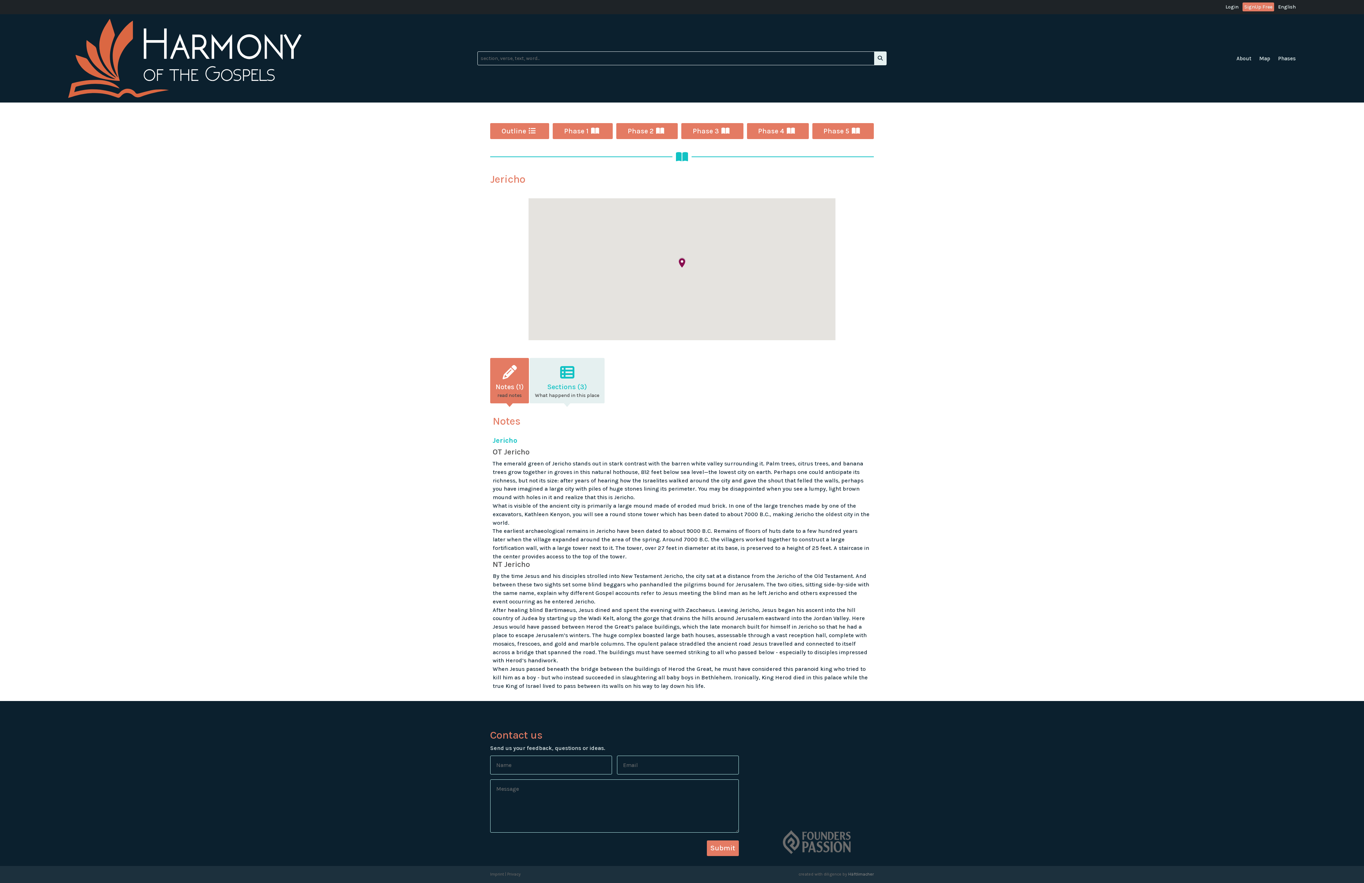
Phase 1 (576, 131)
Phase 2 (641, 131)
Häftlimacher (861, 874)
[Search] (880, 58)
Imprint (497, 874)
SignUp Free (1258, 7)
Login (1232, 7)
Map (1264, 59)
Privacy (514, 874)
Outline (514, 131)
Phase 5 (836, 131)
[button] (682, 263)
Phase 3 (706, 131)
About (1243, 59)
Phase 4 (771, 131)
